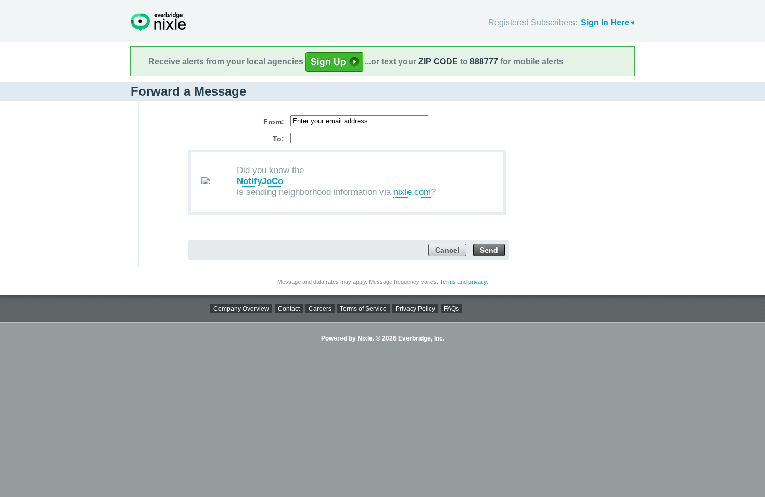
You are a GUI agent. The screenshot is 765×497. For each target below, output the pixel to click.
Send (489, 250)
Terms (448, 282)
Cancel (447, 250)
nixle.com (412, 192)
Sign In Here (605, 22)
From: (273, 121)
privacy (477, 282)
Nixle (158, 21)
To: (278, 139)
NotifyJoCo (260, 181)
